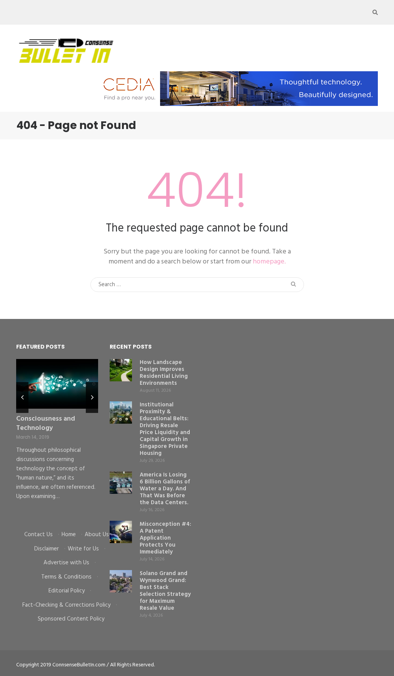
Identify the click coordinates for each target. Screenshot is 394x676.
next (92, 397)
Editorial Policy (66, 590)
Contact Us (38, 534)
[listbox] (57, 439)
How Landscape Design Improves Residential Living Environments (164, 373)
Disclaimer (46, 549)
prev (22, 397)
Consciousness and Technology (45, 423)
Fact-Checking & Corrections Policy (66, 605)
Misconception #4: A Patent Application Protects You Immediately (165, 538)
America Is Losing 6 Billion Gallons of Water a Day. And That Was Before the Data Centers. (165, 488)
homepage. (269, 261)
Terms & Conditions (66, 577)
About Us (97, 534)
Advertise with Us (66, 562)
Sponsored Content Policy (71, 619)
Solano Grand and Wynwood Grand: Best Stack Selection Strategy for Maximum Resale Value (165, 591)
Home (69, 534)
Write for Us (83, 549)
